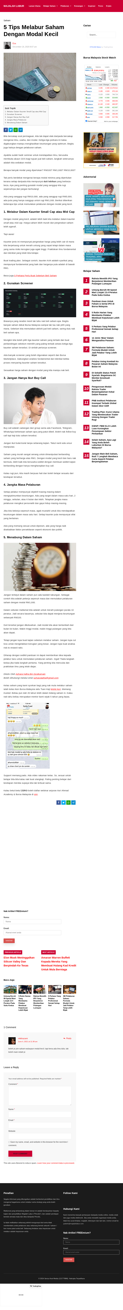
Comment (13, 1084)
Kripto (108, 6)
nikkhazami (23, 1038)
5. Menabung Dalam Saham (16, 123)
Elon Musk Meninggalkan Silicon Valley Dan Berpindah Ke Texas (19, 961)
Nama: (6, 917)
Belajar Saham (49, 6)
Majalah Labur (14, 6)
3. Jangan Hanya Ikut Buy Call (17, 117)
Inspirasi (91, 6)
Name (11, 1109)
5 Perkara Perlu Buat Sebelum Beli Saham (35, 275)
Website (11, 1131)
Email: (6, 928)
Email (11, 1120)
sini (35, 794)
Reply (68, 1038)
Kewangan (78, 6)
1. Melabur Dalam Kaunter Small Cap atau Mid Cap (25, 111)
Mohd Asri (56, 689)
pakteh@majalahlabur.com (73, 1224)
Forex (100, 6)
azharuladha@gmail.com (46, 678)
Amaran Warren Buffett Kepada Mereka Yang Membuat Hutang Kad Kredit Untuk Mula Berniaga (58, 963)
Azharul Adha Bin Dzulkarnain (31, 674)
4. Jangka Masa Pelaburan (15, 120)
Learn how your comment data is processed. (56, 1163)
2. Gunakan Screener (13, 114)
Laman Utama (34, 6)
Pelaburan (65, 6)
